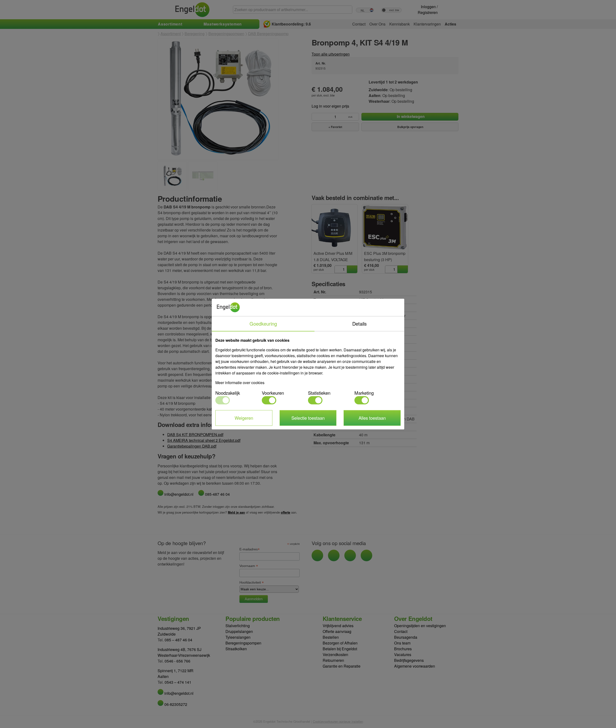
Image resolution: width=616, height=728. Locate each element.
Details (359, 323)
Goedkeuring (263, 323)
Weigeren (244, 418)
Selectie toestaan (308, 418)
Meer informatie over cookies (239, 382)
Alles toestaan (372, 418)
